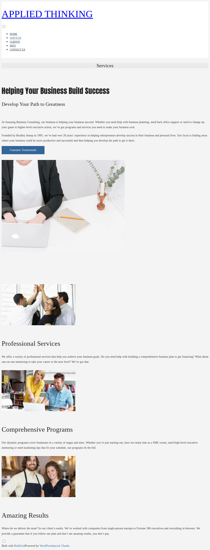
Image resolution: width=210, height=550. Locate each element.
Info (13, 45)
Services (15, 38)
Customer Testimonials (23, 150)
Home (13, 34)
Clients (15, 41)
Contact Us (17, 49)
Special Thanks (61, 545)
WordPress (46, 545)
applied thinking (47, 13)
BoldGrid (19, 545)
